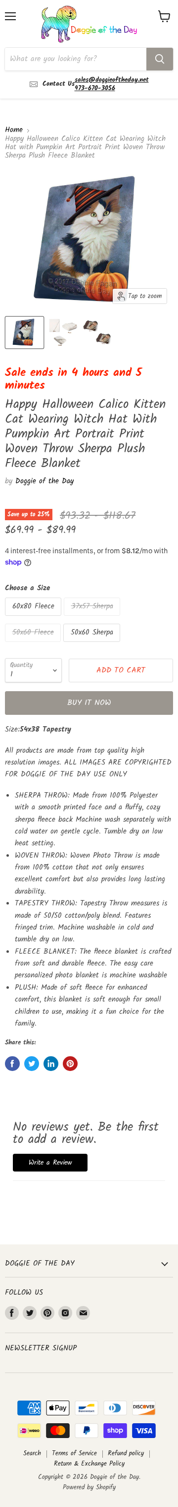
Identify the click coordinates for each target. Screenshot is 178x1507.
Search (32, 1453)
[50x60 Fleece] (34, 645)
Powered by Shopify (89, 1487)
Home (14, 130)
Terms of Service (74, 1453)
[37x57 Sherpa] (93, 619)
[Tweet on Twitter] (31, 1063)
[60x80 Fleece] (34, 619)
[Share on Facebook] (12, 1063)
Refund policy (126, 1453)
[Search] (159, 59)
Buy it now (89, 703)
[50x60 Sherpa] (93, 645)
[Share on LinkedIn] (51, 1063)
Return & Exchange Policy (89, 1464)
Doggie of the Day (44, 481)
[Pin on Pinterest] (70, 1063)
